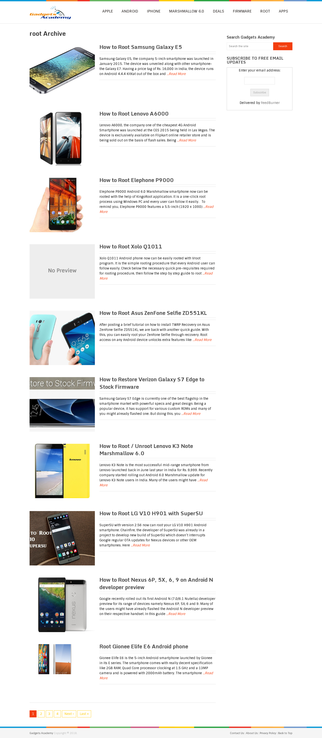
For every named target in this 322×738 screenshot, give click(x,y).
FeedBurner (270, 103)
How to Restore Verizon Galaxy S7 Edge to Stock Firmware (151, 383)
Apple (107, 11)
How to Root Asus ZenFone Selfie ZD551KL (153, 312)
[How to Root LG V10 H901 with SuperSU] (62, 538)
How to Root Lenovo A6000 (134, 113)
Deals (218, 11)
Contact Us (237, 733)
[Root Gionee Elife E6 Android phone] (62, 659)
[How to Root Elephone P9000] (62, 205)
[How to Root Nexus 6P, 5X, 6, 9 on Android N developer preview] (62, 605)
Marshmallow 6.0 (186, 11)
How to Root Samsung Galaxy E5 (140, 47)
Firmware (242, 11)
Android (130, 11)
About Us (252, 733)
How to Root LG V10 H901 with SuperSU (151, 513)
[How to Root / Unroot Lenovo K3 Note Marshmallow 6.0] (62, 471)
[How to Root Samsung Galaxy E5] (62, 72)
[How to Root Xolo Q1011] (62, 271)
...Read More (176, 74)
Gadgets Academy (41, 733)
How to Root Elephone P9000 (136, 180)
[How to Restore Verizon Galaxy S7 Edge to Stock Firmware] (62, 404)
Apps (283, 11)
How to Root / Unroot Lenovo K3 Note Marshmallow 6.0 (146, 450)
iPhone (153, 11)
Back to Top (285, 733)
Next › (69, 714)
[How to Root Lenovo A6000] (62, 138)
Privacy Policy (268, 733)
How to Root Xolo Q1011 (130, 246)
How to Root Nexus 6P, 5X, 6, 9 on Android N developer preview (156, 583)
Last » (84, 714)
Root (265, 11)
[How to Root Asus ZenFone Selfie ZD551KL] (62, 338)
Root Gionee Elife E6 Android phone (143, 646)
